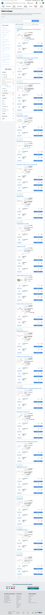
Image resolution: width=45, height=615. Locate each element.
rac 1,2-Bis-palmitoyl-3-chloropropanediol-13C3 (29, 388)
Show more (9, 86)
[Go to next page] (29, 577)
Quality (5, 0)
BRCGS (17, 602)
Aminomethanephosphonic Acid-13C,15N (27, 58)
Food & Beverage (7, 597)
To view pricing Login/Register (19, 46)
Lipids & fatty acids (5, 39)
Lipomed (17, 607)
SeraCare (17, 600)
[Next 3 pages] (27, 577)
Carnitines (4, 36)
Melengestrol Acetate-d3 (23, 411)
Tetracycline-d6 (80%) (22, 116)
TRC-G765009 (30, 468)
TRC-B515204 (30, 390)
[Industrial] (4, 601)
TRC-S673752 (30, 305)
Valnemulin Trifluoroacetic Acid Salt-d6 (27, 164)
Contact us (15, 0)
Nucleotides (4, 50)
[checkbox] (2, 79)
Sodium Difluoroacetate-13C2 (24, 275)
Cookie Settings (33, 612)
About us (3, 0)
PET (2, 52)
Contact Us (30, 596)
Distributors (30, 599)
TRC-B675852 (30, 500)
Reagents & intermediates (6, 56)
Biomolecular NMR (5, 32)
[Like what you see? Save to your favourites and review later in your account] (40, 3)
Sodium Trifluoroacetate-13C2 (24, 303)
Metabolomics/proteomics (6, 47)
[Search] (24, 3)
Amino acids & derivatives (6, 30)
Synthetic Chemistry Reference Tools (17, 8)
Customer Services (31, 595)
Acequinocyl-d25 (21, 246)
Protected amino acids (6, 54)
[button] (8, 72)
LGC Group (18, 595)
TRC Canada (18, 606)
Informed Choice (18, 603)
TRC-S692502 (30, 198)
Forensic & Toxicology (8, 600)
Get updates (32, 588)
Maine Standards (18, 599)
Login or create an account (7, 20)
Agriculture (4, 27)
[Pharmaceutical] (4, 596)
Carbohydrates (4, 34)
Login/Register (35, 20)
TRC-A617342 (30, 59)
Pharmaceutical (7, 596)
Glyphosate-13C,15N (22, 467)
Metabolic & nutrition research (5, 42)
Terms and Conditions (17, 612)
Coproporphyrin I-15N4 (23, 223)
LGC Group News (18, 596)
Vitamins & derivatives (6, 64)
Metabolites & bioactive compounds (6, 45)
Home (2, 8)
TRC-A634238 (30, 531)
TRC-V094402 (30, 166)
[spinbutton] (40, 43)
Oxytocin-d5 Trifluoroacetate (24, 141)
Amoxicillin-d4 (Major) (22, 530)
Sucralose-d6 (20, 196)
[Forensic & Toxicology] (4, 600)
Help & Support (12, 0)
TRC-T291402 (30, 117)
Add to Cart (38, 45)
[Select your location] (42, 0)
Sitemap (30, 601)
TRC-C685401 (30, 225)
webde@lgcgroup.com (37, 0)
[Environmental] (4, 599)
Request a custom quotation (33, 602)
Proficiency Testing (7, 602)
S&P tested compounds (6, 57)
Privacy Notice (23, 612)
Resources (8, 0)
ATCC (17, 601)
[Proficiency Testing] (4, 602)
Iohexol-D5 (19, 555)
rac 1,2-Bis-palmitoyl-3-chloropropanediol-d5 (28, 83)
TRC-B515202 (30, 85)
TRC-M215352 (30, 413)
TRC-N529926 (30, 358)
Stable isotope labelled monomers (6, 60)
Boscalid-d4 (20, 499)
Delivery (30, 600)
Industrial (6, 601)
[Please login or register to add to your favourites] (36, 43)
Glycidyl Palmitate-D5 (22, 331)
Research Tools (6, 8)
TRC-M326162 (30, 32)
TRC (27, 33)
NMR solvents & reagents (6, 48)
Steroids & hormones (5, 62)
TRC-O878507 (30, 143)
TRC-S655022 (30, 277)
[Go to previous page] (16, 577)
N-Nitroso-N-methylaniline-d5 (24, 356)
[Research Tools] (4, 595)
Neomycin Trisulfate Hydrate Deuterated (27, 441)
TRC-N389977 (30, 443)
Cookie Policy (28, 612)
